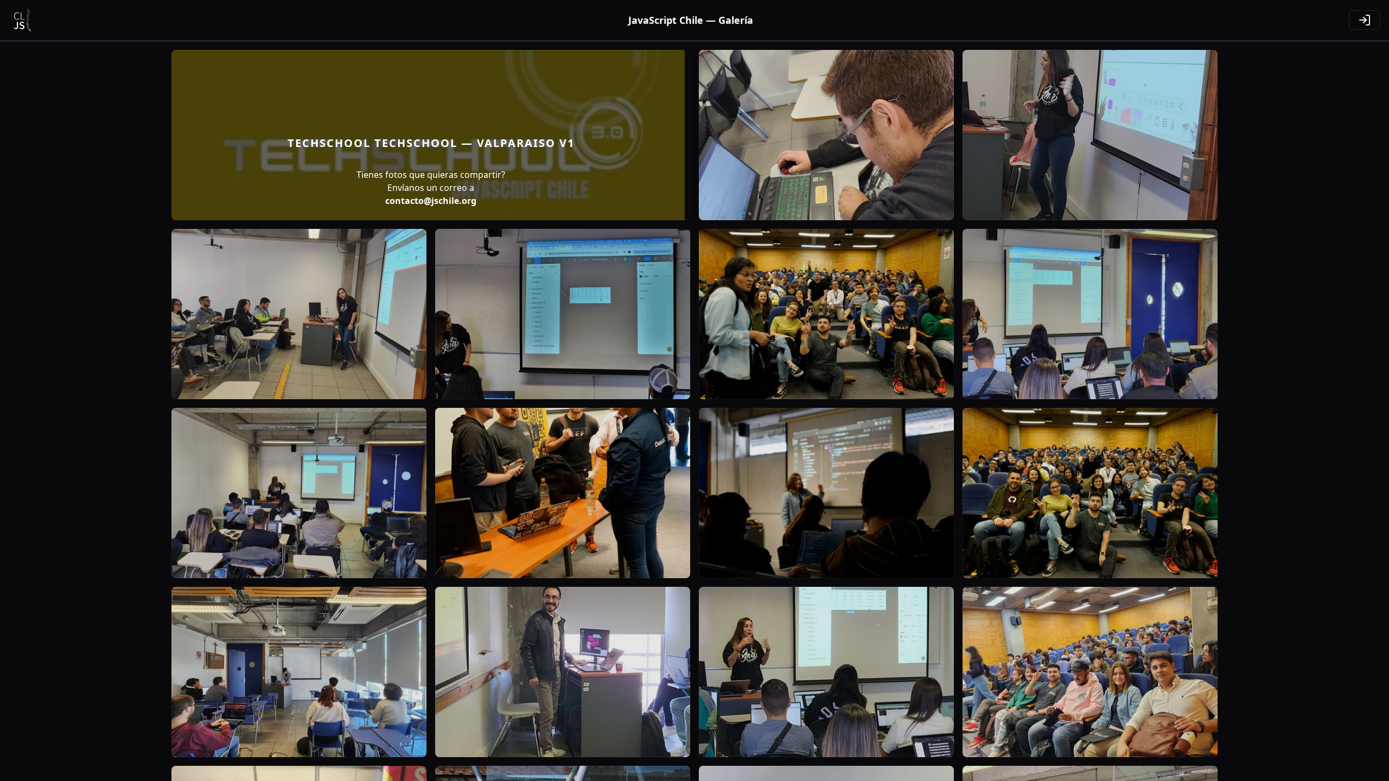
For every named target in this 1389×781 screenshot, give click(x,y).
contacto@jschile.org (430, 201)
